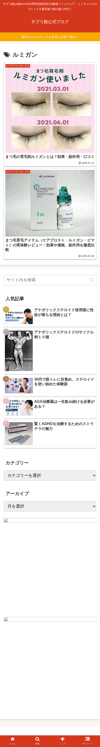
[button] (91, 280)
